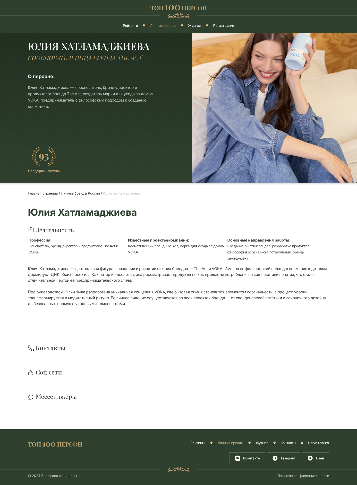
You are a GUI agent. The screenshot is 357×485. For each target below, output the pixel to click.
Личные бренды (163, 25)
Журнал (194, 25)
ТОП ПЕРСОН (55, 443)
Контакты (288, 443)
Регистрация (223, 25)
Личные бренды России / (82, 193)
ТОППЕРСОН (178, 7)
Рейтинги (130, 25)
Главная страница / (44, 193)
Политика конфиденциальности (303, 476)
